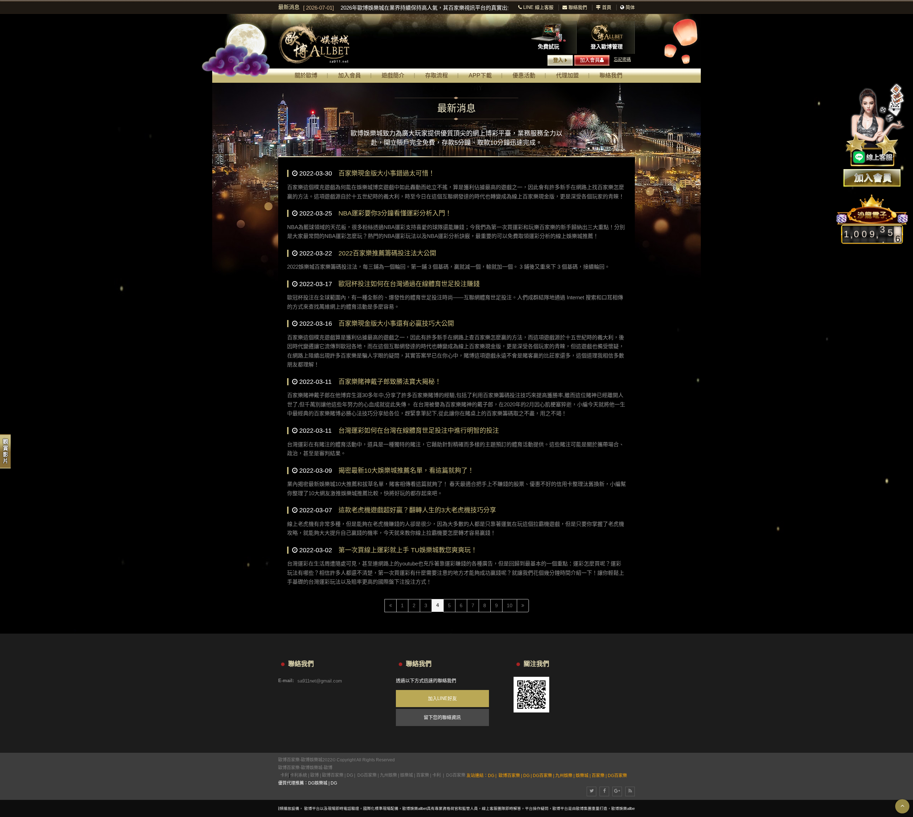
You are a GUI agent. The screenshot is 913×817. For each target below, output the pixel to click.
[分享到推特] (591, 791)
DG (350, 775)
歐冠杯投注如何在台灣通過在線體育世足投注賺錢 (409, 284)
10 (509, 605)
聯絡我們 (577, 7)
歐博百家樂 (289, 767)
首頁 (606, 7)
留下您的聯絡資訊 (442, 717)
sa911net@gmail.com (319, 680)
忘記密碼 (622, 59)
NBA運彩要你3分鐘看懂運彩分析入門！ (395, 213)
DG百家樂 (367, 775)
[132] (320, 43)
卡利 (284, 775)
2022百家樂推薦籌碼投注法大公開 (387, 253)
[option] (405, 7)
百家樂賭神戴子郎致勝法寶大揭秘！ (389, 381)
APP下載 (480, 75)
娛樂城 (406, 775)
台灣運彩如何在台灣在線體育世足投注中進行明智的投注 (418, 430)
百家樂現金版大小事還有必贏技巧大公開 (396, 323)
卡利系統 (298, 775)
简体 (630, 7)
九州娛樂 (388, 775)
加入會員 (590, 60)
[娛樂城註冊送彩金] (872, 178)
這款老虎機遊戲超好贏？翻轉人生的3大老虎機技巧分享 (417, 510)
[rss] (630, 791)
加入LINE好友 (442, 698)
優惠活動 (523, 75)
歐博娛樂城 (311, 767)
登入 (558, 60)
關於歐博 (306, 75)
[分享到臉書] (604, 791)
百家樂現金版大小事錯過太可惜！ (386, 173)
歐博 (328, 767)
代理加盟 (567, 75)
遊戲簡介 (393, 75)
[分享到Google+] (617, 791)
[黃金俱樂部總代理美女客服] (875, 125)
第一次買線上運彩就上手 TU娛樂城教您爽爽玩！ (407, 550)
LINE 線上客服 (538, 7)
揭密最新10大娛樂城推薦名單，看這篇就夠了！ (406, 470)
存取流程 (436, 75)
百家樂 (422, 775)
